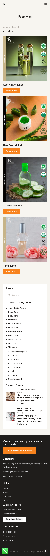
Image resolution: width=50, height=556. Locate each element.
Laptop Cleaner (15, 331)
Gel (12, 371)
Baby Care (13, 312)
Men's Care (13, 335)
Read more (11, 91)
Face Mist (15, 359)
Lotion (14, 375)
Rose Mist (9, 265)
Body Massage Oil (19, 351)
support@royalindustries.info (15, 471)
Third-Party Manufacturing (26, 410)
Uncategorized (15, 379)
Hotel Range (14, 327)
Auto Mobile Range (17, 308)
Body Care (13, 316)
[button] (21, 59)
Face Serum (16, 363)
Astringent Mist (13, 84)
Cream (14, 355)
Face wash (16, 367)
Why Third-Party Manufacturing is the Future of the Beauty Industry (29, 420)
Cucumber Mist (13, 205)
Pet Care (12, 343)
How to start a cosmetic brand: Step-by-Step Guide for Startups (30, 399)
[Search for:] (25, 295)
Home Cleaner (14, 323)
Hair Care (12, 319)
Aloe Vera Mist (12, 145)
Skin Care (12, 347)
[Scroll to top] (45, 551)
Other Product (14, 339)
